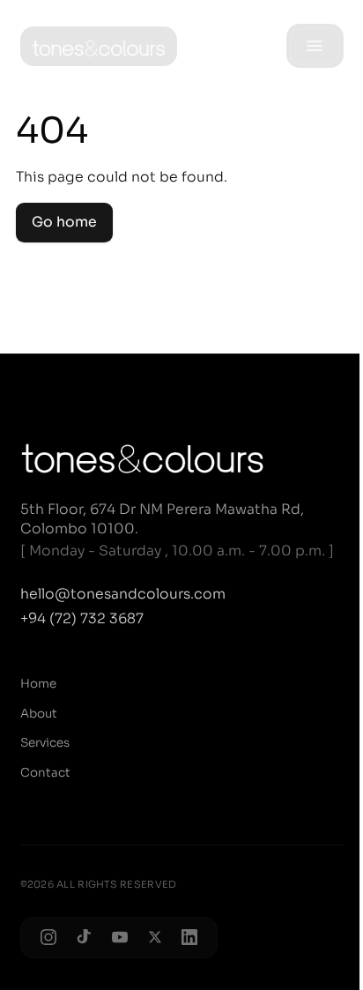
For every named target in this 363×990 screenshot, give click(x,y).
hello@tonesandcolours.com (123, 594)
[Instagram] (48, 937)
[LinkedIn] (189, 937)
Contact (45, 772)
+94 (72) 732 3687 (82, 619)
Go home (64, 222)
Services (45, 742)
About (38, 713)
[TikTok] (85, 937)
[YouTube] (120, 937)
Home (38, 683)
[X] (155, 937)
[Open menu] (314, 46)
